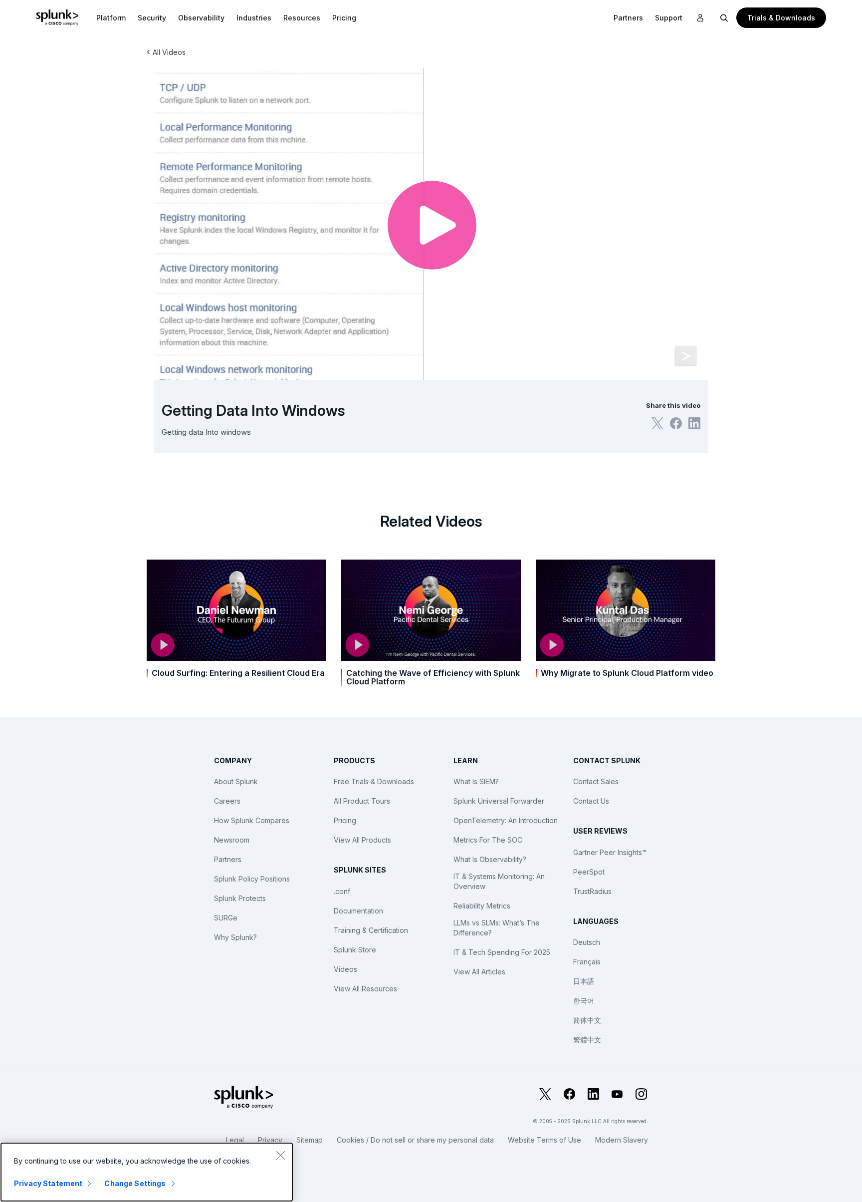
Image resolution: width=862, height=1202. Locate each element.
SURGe (225, 917)
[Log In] (700, 18)
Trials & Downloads (781, 17)
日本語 (583, 981)
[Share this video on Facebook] (676, 423)
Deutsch (586, 942)
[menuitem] (111, 17)
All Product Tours (362, 801)
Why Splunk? (235, 937)
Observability (201, 17)
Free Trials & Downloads (374, 781)
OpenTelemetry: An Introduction (505, 820)
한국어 (583, 1000)
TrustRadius (592, 891)
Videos (345, 969)
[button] (111, 17)
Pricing (345, 820)
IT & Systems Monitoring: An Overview (499, 881)
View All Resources (365, 988)
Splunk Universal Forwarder (498, 801)
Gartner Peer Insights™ (609, 852)
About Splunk (236, 781)
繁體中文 (587, 1039)
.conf (342, 891)
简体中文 (587, 1020)
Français (587, 961)
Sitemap (309, 1140)
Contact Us (591, 801)
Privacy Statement (48, 1183)
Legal (235, 1140)
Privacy (270, 1140)
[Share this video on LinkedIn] (694, 423)
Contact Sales (596, 781)
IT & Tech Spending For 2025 (501, 952)
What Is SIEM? (476, 781)
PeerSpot (589, 872)
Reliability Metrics (481, 906)
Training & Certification (371, 930)
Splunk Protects (240, 898)
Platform (111, 17)
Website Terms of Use (544, 1140)
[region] (146, 1172)
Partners (227, 859)
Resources (301, 17)
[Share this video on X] (657, 423)
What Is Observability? (489, 859)
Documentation (358, 910)
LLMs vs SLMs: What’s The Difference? (496, 927)
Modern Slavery (621, 1140)
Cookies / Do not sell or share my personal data (415, 1140)
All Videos (169, 52)
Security (152, 17)
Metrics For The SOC (487, 840)
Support (668, 17)
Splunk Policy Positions (252, 879)
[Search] (724, 17)
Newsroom (231, 840)
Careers (227, 801)
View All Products (362, 840)
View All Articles (479, 971)
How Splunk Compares (251, 820)
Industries (253, 17)
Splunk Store (355, 949)
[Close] (280, 1155)
